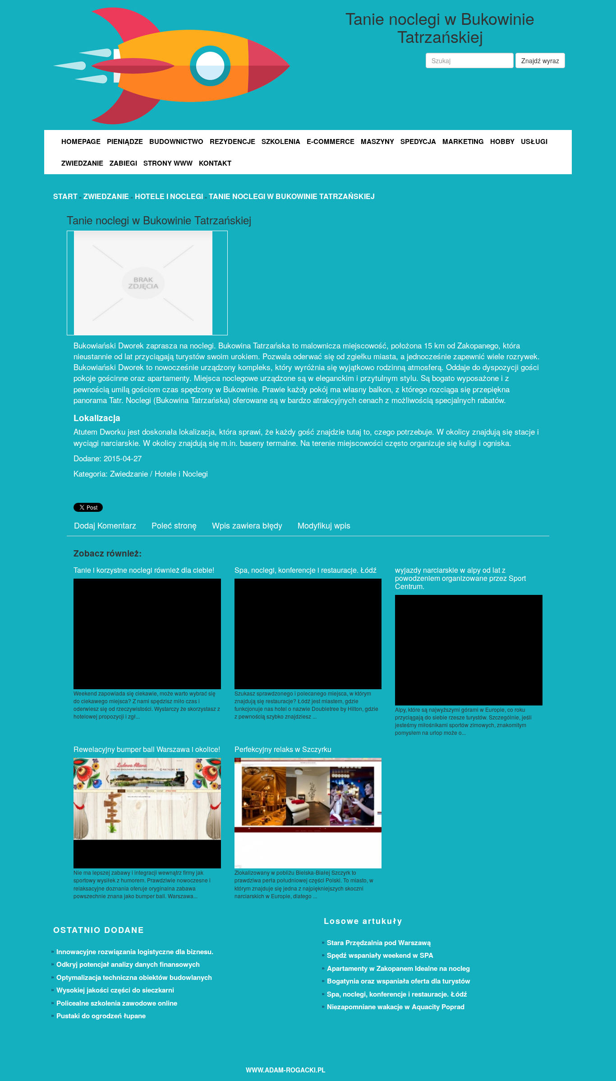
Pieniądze (125, 141)
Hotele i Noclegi (169, 196)
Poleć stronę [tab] (174, 525)
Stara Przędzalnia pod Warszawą (379, 942)
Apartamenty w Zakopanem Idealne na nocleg (398, 968)
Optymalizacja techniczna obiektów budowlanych (134, 977)
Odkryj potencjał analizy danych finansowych (128, 964)
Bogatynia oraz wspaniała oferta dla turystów (398, 981)
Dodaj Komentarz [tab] (105, 525)
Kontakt (215, 163)
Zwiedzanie (82, 163)
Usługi (534, 141)
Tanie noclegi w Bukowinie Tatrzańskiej (292, 196)
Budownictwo (176, 141)
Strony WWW (168, 163)
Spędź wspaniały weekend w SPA (380, 955)
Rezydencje (232, 141)
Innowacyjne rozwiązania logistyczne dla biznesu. (134, 951)
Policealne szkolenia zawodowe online (116, 1003)
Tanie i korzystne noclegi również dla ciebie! (144, 570)
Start (65, 196)
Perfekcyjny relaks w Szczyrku (282, 749)
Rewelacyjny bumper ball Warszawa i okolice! (147, 749)
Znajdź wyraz (540, 60)
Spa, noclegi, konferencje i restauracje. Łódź (305, 570)
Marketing (463, 141)
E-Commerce (330, 141)
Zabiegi (123, 163)
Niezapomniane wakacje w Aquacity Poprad (395, 1006)
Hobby (502, 141)
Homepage (81, 141)
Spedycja (418, 141)
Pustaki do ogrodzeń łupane (101, 1016)
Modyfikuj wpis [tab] (324, 525)
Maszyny (377, 141)
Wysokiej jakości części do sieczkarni (115, 990)
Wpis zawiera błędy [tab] (247, 525)
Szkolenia (281, 141)
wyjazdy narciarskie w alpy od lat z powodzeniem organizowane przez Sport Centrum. (460, 578)
